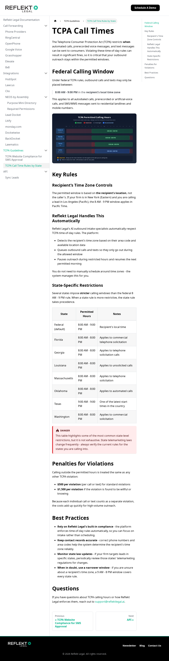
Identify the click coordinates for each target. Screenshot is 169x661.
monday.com (13, 127)
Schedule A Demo (145, 7)
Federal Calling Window (152, 24)
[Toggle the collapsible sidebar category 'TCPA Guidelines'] (46, 150)
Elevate (9, 61)
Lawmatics (11, 144)
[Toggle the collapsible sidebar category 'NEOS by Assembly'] (46, 97)
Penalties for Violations (151, 66)
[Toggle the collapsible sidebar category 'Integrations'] (46, 73)
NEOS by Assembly (17, 97)
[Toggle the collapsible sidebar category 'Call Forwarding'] (46, 25)
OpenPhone (12, 43)
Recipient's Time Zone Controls (155, 37)
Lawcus (10, 85)
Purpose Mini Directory (21, 103)
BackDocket (12, 138)
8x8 (7, 67)
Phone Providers (15, 31)
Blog (142, 645)
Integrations (11, 73)
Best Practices (151, 72)
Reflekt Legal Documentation (21, 20)
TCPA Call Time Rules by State (23, 165)
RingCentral (12, 37)
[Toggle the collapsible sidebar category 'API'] (46, 171)
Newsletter (129, 645)
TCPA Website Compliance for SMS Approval (23, 158)
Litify (8, 121)
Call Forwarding (13, 26)
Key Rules (149, 31)
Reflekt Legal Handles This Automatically (154, 48)
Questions (150, 77)
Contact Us (154, 645)
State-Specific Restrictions (153, 57)
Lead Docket (13, 115)
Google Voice (13, 49)
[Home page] (55, 21)
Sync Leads (12, 177)
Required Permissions (21, 109)
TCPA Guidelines (13, 150)
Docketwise (12, 132)
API (5, 171)
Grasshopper (13, 55)
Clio (7, 91)
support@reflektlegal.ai (109, 601)
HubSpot (10, 79)
